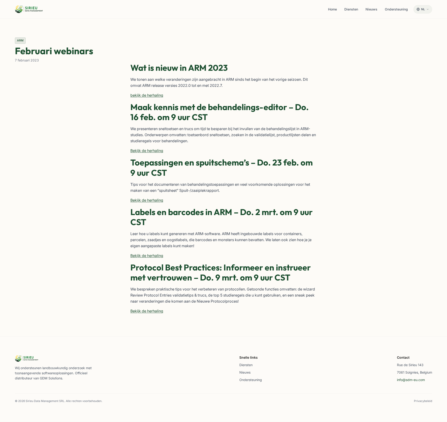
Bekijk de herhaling (146, 150)
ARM (20, 40)
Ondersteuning (250, 380)
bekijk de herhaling (146, 95)
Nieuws (245, 372)
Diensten (246, 365)
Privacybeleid (423, 401)
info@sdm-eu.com (411, 380)
